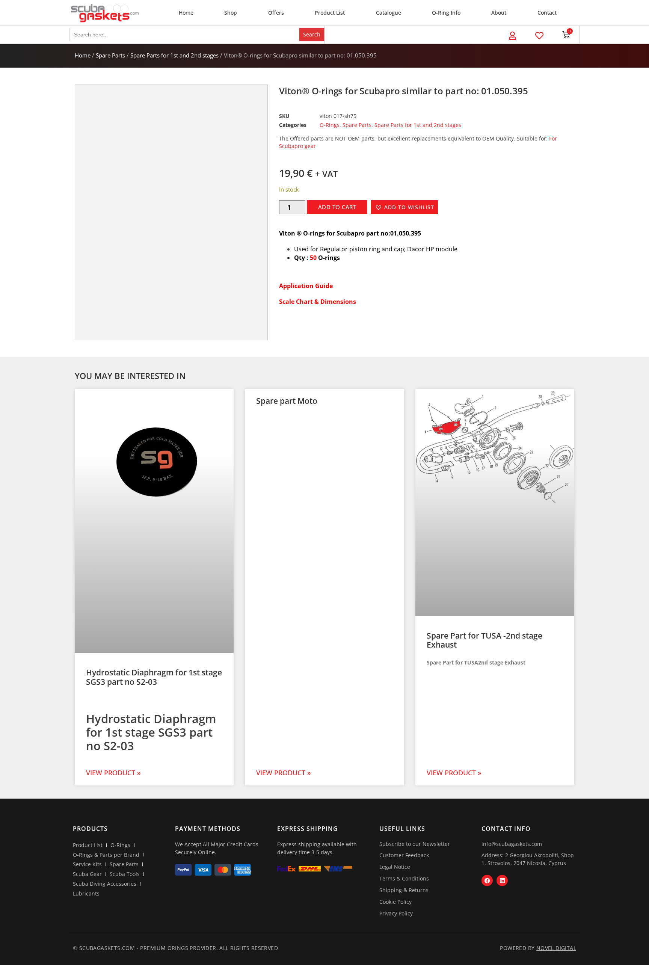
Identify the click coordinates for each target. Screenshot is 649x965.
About (498, 12)
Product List (330, 12)
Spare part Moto (286, 401)
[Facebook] (487, 880)
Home (186, 12)
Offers (276, 12)
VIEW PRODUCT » (113, 772)
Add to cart (337, 207)
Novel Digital (556, 947)
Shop (230, 12)
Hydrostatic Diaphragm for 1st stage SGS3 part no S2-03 (154, 677)
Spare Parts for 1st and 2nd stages (174, 55)
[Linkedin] (502, 880)
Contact (547, 12)
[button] (404, 207)
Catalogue (388, 12)
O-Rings (330, 124)
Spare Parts (110, 55)
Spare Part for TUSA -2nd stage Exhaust (484, 640)
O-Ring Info (446, 12)
